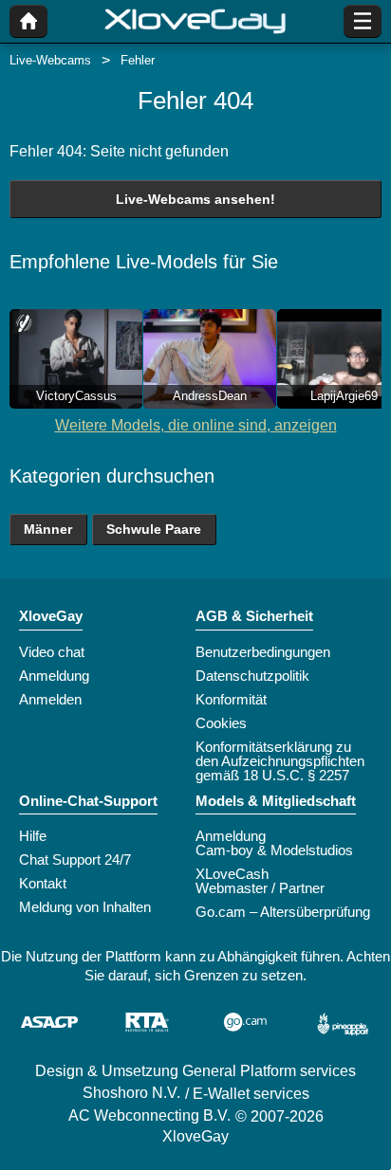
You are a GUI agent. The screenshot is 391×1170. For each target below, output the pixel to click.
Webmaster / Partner (260, 888)
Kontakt (42, 883)
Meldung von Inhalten (85, 907)
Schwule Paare (153, 529)
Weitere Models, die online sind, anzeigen (196, 425)
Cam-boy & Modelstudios (274, 850)
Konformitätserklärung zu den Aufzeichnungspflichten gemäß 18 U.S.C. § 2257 (280, 761)
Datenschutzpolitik (252, 675)
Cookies (221, 723)
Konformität (231, 699)
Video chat (51, 652)
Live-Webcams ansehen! (195, 199)
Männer (48, 529)
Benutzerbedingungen (263, 652)
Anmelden (50, 699)
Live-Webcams (50, 60)
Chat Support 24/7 (75, 859)
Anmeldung (54, 675)
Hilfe (33, 836)
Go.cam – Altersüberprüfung (283, 912)
